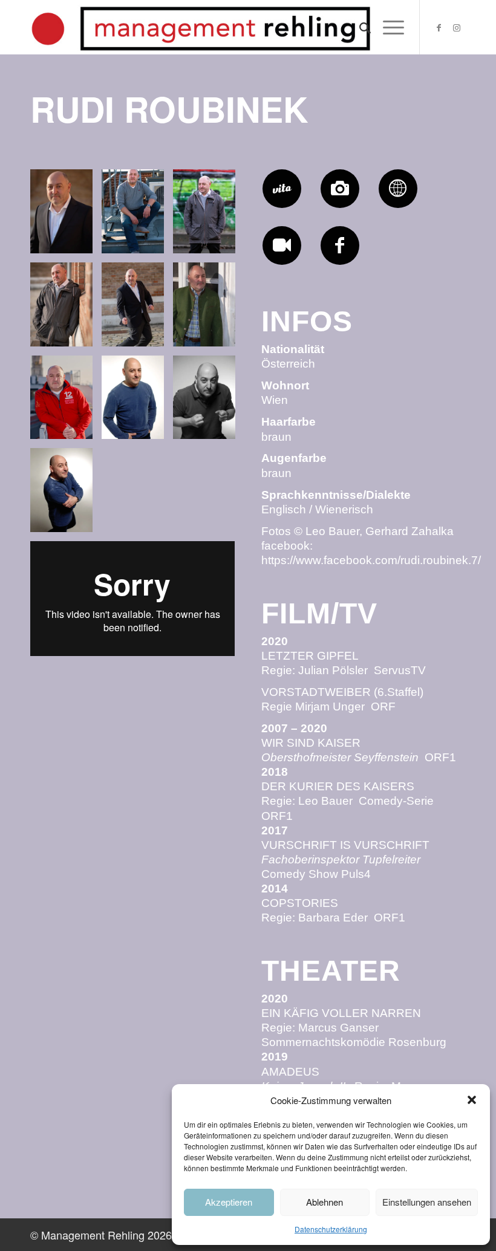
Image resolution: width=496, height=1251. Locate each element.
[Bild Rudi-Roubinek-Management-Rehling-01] (137, 402)
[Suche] (359, 27)
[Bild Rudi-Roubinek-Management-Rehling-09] (66, 309)
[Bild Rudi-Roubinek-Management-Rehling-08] (137, 309)
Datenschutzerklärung (331, 1229)
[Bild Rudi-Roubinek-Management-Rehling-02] (66, 494)
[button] (472, 1100)
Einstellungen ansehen (426, 1201)
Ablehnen (324, 1201)
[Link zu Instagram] (457, 27)
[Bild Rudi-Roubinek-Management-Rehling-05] (137, 215)
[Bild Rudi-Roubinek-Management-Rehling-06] (208, 309)
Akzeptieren (228, 1201)
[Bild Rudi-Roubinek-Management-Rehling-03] (208, 402)
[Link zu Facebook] (438, 27)
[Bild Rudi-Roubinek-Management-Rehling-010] (208, 215)
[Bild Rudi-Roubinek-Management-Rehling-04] (66, 402)
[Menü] (387, 27)
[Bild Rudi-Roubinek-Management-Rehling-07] (66, 215)
